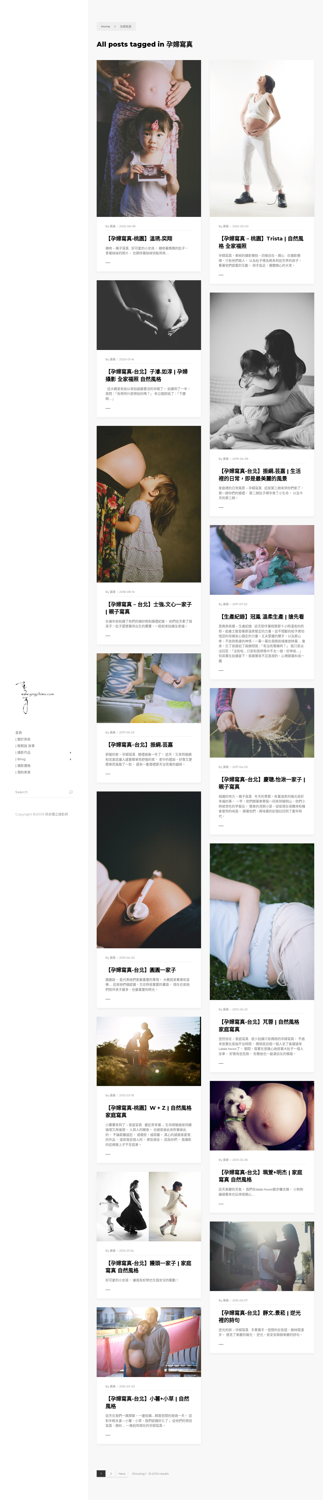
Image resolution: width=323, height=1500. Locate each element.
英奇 (113, 226)
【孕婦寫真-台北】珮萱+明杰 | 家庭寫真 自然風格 (260, 1176)
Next (122, 1473)
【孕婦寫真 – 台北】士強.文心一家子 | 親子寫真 (148, 608)
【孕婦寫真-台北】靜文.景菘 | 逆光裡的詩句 (260, 1317)
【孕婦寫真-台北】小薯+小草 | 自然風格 (147, 1402)
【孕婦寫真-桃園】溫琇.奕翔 (138, 238)
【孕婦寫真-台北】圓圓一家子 (140, 970)
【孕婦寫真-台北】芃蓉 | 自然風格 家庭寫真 (259, 1026)
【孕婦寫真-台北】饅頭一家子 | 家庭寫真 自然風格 (148, 1267)
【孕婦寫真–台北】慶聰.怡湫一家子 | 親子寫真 (262, 783)
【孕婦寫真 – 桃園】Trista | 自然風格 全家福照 (261, 242)
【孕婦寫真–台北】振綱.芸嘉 (139, 745)
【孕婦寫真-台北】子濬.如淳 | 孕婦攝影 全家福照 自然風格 (146, 375)
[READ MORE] (117, 263)
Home (105, 26)
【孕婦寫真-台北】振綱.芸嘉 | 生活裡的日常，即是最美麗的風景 (260, 475)
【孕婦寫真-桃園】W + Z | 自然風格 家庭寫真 (148, 1112)
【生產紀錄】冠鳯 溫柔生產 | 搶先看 (261, 617)
